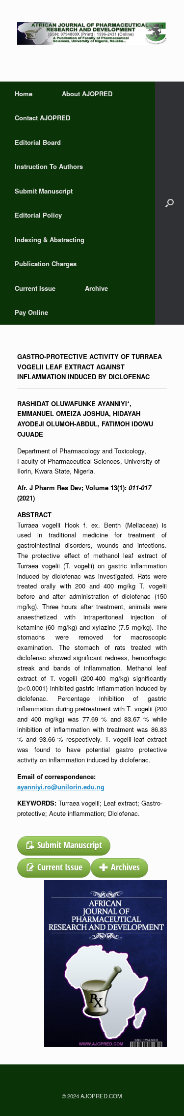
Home (23, 93)
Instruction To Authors (49, 166)
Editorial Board (38, 142)
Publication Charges (46, 263)
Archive (96, 288)
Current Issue (35, 288)
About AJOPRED (87, 93)
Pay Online (31, 312)
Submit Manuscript (44, 190)
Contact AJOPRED (42, 117)
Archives (125, 867)
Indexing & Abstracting (49, 239)
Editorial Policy (38, 215)
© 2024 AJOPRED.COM (92, 1096)
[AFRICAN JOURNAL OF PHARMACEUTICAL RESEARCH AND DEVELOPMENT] (92, 33)
